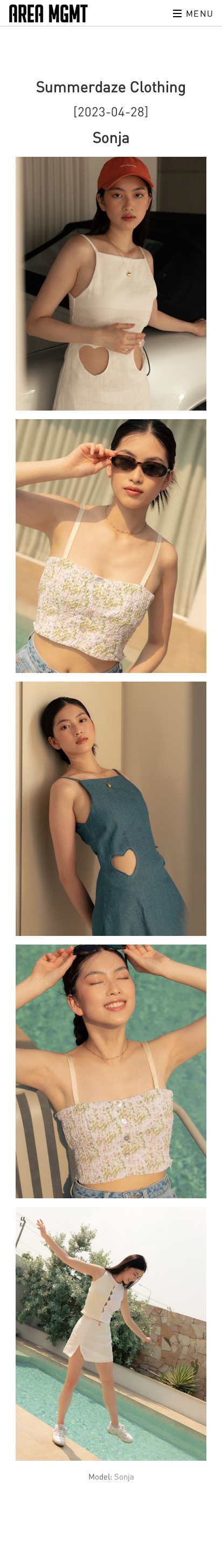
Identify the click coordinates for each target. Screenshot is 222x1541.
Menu (198, 13)
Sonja (124, 1476)
